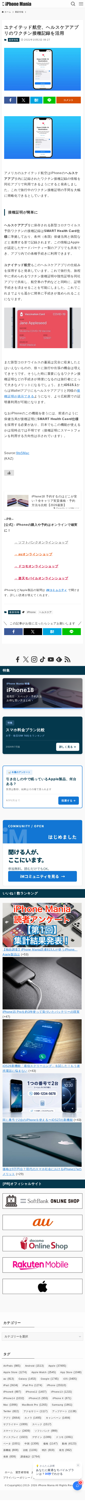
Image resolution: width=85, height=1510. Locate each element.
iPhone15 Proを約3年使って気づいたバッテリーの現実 (41, 1011)
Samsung (62, 1404)
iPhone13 (61, 1391)
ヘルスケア (45, 612)
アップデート (64, 1411)
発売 (65, 1450)
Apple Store (15, 1372)
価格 (50, 1443)
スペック (42, 1424)
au (8, 1378)
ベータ (11, 1443)
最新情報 (13, 40)
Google (50, 1378)
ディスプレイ (15, 1437)
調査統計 (30, 1456)
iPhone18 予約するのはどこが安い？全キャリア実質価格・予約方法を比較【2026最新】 (54, 500)
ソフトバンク (46, 1430)
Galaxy (27, 1378)
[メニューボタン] (81, 4)
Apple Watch (43, 1372)
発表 (9, 1456)
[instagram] (34, 659)
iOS (70, 1378)
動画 (69, 1443)
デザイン (42, 1437)
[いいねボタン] (9, 473)
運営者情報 (22, 1472)
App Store (70, 1372)
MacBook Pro (34, 1404)
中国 (32, 1443)
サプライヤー (15, 1424)
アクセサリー (36, 1411)
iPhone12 (36, 1391)
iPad (10, 1385)
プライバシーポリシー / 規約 (21, 1477)
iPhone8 (12, 1391)
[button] (10, 100)
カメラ (33, 1417)
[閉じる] (78, 1465)
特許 (48, 1450)
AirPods (12, 1365)
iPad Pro (32, 1385)
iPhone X (62, 1398)
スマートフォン (16, 1430)
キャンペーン (58, 1417)
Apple (57, 1365)
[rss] (67, 659)
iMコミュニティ (56, 590)
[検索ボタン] (73, 4)
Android (34, 1365)
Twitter (11, 1411)
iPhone (31, 612)
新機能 (11, 1450)
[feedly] (59, 659)
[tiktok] (42, 659)
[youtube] (50, 659)
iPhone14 (13, 1398)
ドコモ (64, 1437)
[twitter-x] (25, 659)
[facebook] (17, 659)
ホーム (9, 1472)
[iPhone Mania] (17, 4)
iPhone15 (38, 1398)
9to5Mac (22, 453)
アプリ (11, 1417)
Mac (10, 1404)
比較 (30, 1450)
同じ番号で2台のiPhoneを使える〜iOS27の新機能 (38, 1119)
